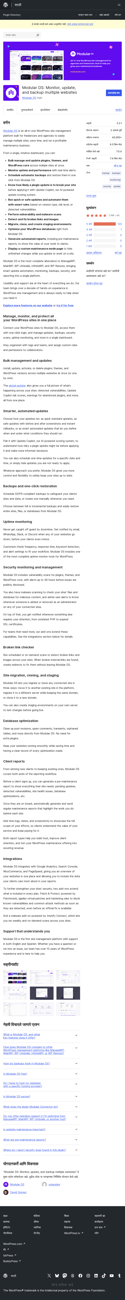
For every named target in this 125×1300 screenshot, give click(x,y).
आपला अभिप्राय (94, 252)
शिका (66, 1215)
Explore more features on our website (27, 305)
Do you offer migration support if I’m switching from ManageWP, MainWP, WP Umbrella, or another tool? (34, 1118)
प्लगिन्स (37, 1227)
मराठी (13, 1275)
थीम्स (36, 1221)
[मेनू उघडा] (120, 5)
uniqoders (54, 1184)
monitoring (115, 180)
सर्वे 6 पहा (118, 165)
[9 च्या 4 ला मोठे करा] (22, 990)
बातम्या (6, 1221)
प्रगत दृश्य (91, 195)
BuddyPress (12, 1261)
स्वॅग (96, 1233)
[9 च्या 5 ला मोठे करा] (49, 990)
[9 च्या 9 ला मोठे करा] (75, 1006)
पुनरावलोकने (27, 109)
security (107, 186)
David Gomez (18, 1192)
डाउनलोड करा (114, 92)
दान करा (100, 1227)
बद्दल (5, 1215)
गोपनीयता (7, 1233)
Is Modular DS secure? (16, 1096)
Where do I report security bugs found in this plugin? (34, 1150)
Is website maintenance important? (24, 1129)
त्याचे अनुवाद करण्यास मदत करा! (80, 24)
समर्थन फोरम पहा (94, 283)
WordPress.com (14, 1243)
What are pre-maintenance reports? (24, 1139)
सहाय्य (67, 1221)
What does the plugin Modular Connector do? (30, 1106)
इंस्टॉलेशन (45, 109)
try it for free (64, 305)
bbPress (9, 1255)
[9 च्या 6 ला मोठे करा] (75, 990)
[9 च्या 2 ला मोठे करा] (49, 974)
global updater (17, 385)
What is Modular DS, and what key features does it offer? (21, 1036)
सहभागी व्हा (100, 1215)
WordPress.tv (73, 1233)
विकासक (68, 1227)
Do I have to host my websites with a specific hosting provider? (22, 1085)
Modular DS (29, 97)
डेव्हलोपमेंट (63, 109)
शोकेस (37, 1215)
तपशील (10, 109)
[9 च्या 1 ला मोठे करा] (22, 974)
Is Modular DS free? (15, 1073)
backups (116, 173)
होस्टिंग (6, 1227)
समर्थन (118, 109)
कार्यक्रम (99, 1221)
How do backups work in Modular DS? (26, 1063)
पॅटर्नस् (37, 1233)
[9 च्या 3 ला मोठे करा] (75, 974)
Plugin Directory (12, 14)
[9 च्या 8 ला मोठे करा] (49, 1006)
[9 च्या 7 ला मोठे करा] (22, 1006)
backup (106, 173)
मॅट (6, 1249)
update (117, 186)
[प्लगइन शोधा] (38, 35)
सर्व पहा (118, 252)
